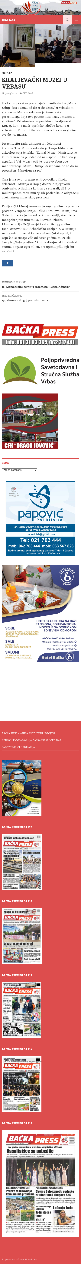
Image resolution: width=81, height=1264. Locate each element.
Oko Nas (8, 20)
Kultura (7, 73)
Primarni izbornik (76, 19)
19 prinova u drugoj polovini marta (25, 298)
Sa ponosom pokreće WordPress (19, 1259)
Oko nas (27, 93)
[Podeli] (7, 263)
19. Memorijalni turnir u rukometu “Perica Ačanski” (36, 284)
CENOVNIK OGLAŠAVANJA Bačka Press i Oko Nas (31, 740)
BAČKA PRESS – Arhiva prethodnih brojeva (28, 733)
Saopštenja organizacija (18, 747)
